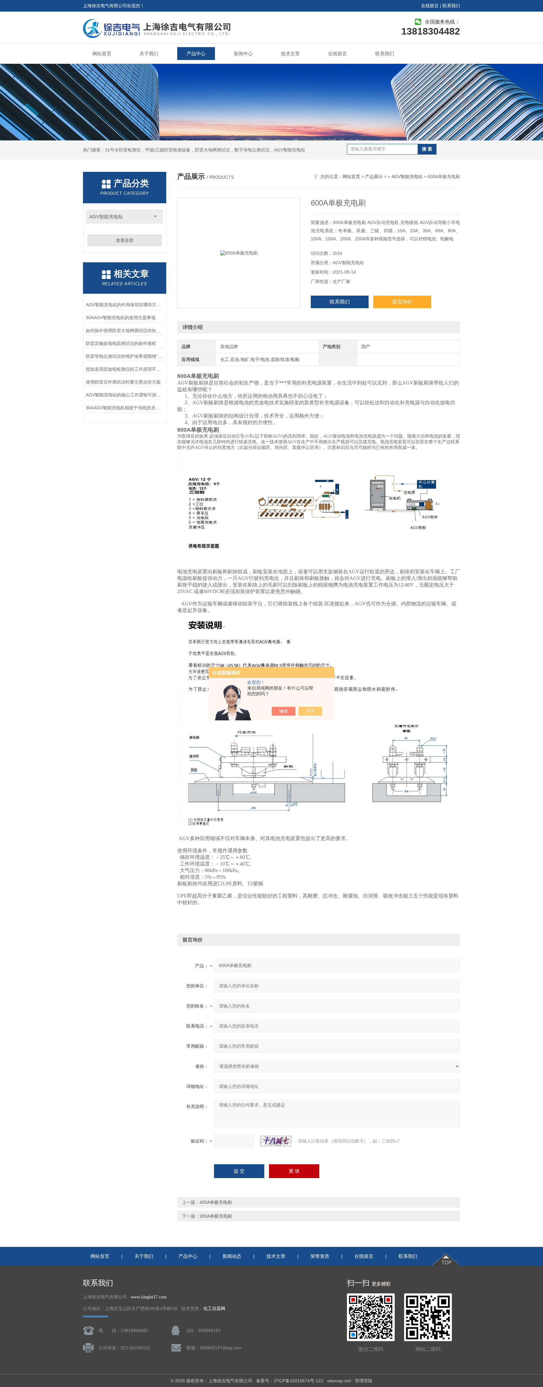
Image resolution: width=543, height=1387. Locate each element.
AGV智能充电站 (106, 216)
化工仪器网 (214, 1308)
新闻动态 (231, 1256)
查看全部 (125, 240)
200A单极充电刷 (216, 1216)
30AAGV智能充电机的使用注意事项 (121, 317)
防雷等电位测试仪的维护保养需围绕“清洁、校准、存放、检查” (124, 356)
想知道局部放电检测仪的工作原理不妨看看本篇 (124, 369)
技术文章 (290, 53)
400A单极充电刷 (216, 1202)
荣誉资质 (319, 1256)
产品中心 (196, 53)
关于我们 (149, 53)
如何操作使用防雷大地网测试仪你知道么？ (124, 330)
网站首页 (101, 53)
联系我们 (451, 5)
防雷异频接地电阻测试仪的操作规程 (121, 343)
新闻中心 (243, 53)
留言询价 (402, 301)
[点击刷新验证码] (276, 1141)
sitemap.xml (339, 1380)
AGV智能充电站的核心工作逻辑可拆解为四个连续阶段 (124, 394)
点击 (155, 217)
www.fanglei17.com (149, 1297)
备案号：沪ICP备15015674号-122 (289, 1380)
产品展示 (374, 176)
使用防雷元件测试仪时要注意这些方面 (123, 382)
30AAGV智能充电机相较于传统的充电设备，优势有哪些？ (124, 407)
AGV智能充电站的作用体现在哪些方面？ (124, 304)
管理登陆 (363, 1380)
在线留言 (430, 5)
